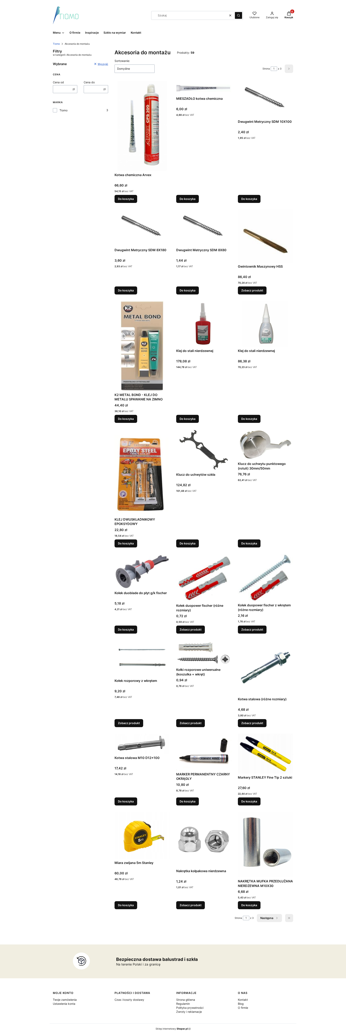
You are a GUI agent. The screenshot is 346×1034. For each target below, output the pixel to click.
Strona (266, 68)
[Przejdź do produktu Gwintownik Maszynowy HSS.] (265, 235)
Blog (241, 1003)
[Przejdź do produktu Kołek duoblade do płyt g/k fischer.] (142, 571)
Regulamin (183, 1003)
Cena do (89, 82)
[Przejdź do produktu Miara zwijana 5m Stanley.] (142, 835)
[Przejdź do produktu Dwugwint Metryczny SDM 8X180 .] (142, 227)
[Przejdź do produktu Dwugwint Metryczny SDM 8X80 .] (203, 227)
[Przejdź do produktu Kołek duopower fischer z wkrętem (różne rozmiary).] (265, 577)
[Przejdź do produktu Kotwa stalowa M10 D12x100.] (142, 744)
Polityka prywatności (189, 1007)
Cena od (58, 82)
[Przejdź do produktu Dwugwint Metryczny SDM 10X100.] (265, 99)
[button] (238, 15)
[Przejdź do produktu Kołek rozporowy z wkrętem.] (142, 658)
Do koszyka (126, 199)
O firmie (243, 1007)
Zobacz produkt (252, 290)
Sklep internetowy (172, 1028)
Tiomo (56, 43)
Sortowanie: (122, 60)
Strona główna (185, 999)
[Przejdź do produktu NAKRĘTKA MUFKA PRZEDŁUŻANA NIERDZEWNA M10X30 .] (265, 845)
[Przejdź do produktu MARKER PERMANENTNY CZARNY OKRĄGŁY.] (203, 752)
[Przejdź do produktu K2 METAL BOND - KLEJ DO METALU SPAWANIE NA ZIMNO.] (142, 346)
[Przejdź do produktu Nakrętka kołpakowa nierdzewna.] (203, 839)
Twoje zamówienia (65, 999)
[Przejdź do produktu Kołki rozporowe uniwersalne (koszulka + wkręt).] (203, 653)
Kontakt (243, 999)
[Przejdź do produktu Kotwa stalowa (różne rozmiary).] (265, 667)
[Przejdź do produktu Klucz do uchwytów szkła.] (203, 450)
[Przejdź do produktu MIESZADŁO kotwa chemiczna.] (203, 88)
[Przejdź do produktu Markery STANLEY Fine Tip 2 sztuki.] (265, 753)
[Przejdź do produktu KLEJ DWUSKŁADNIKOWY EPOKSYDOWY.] (142, 472)
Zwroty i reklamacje (189, 1011)
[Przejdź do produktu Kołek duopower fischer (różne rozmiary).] (203, 578)
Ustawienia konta (64, 1003)
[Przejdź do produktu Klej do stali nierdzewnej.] (203, 324)
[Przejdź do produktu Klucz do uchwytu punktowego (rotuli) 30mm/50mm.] (265, 444)
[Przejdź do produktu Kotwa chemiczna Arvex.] (142, 126)
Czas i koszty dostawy (129, 999)
